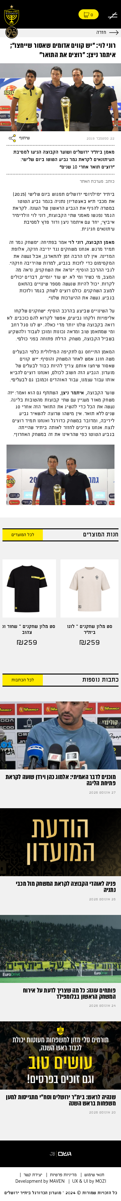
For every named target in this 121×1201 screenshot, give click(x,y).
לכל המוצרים (22, 535)
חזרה (101, 32)
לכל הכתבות (22, 680)
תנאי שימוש (94, 1175)
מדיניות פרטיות (63, 1175)
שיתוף (24, 138)
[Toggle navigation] (112, 14)
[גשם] (60, 1154)
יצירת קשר (33, 1175)
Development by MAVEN (40, 1181)
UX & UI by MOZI (89, 1181)
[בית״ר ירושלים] (12, 20)
